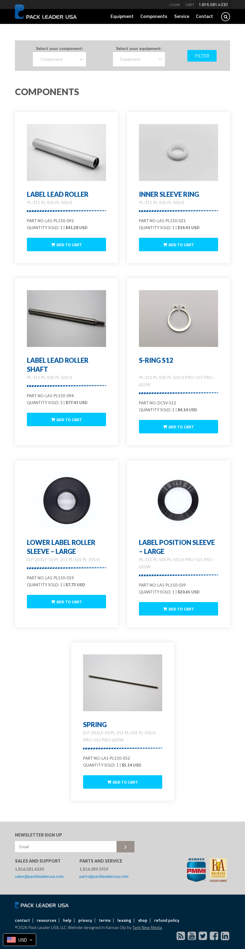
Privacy (85, 920)
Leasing (124, 920)
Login (174, 4)
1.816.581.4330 (213, 4)
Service (181, 16)
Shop (142, 920)
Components (153, 16)
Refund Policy (166, 920)
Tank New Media (147, 927)
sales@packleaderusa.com (39, 876)
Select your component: (59, 48)
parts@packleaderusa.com (103, 876)
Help (67, 920)
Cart (190, 4)
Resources (46, 920)
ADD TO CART (69, 244)
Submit (125, 846)
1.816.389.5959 (93, 869)
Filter (202, 55)
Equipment (122, 16)
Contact (204, 16)
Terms (105, 920)
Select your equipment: (139, 48)
